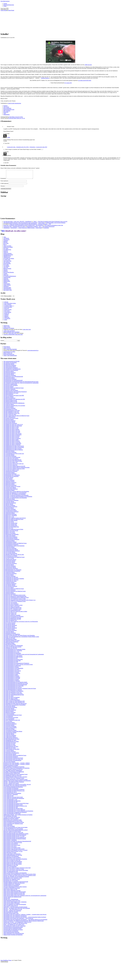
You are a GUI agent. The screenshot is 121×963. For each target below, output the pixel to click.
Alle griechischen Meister (9, 472)
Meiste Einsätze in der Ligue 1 (10, 846)
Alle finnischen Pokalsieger (9, 420)
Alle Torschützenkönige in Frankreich (11, 673)
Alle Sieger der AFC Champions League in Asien (14, 595)
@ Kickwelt (6, 308)
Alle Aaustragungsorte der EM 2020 (11, 361)
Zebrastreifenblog (7, 288)
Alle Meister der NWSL (8, 521)
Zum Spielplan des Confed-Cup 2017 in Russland (14, 925)
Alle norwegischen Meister (9, 552)
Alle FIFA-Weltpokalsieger (9, 417)
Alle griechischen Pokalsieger (9, 473)
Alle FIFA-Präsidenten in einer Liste (11, 413)
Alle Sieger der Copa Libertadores (10, 603)
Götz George (6, 107)
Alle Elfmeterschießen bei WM (10, 401)
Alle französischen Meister (9, 422)
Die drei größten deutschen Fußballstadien (12, 770)
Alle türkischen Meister (8, 711)
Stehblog (5, 282)
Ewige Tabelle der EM (8, 795)
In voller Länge (6, 259)
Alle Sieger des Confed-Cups (9, 614)
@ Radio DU (6, 313)
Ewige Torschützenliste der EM (10, 802)
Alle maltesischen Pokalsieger (10, 514)
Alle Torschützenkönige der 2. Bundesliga (12, 650)
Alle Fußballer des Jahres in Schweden (12, 442)
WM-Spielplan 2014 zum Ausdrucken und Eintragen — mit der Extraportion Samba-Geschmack (24, 917)
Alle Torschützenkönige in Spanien (11, 679)
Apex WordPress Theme (6, 960)
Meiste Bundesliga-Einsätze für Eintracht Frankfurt (14, 838)
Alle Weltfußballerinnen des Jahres (11, 741)
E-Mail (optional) (4, 183)
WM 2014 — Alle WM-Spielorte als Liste (12, 909)
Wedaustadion (6, 114)
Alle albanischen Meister (8, 363)
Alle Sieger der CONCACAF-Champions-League (14, 601)
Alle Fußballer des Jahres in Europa (11, 437)
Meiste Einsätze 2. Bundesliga (10, 840)
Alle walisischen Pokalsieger (9, 735)
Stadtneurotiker (6, 281)
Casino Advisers (7, 347)
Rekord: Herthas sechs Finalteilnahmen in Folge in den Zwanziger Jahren (19, 874)
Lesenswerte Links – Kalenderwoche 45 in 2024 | (14, 226)
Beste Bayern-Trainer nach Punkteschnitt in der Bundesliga (16, 768)
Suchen (2, 340)
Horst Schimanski (7, 108)
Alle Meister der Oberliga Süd (10, 524)
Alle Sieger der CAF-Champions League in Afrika (14, 598)
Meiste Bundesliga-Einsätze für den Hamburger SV (14, 837)
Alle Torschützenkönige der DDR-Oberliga (13, 656)
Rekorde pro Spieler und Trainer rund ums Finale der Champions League (19, 875)
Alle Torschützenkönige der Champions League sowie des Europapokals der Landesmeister (23, 654)
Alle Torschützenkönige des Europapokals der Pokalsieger (16, 663)
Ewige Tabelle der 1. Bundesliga (10, 794)
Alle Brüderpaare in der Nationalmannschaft (13, 376)
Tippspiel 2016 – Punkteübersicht (10, 899)
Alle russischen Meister (8, 574)
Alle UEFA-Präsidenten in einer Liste (11, 720)
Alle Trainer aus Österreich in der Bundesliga (13, 691)
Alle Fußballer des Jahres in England (11, 435)
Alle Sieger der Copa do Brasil (10, 602)
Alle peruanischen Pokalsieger (10, 563)
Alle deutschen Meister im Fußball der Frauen (13, 387)
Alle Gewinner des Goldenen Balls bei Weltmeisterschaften (16, 467)
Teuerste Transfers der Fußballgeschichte (12, 896)
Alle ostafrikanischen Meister (9, 559)
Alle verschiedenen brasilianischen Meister (12, 731)
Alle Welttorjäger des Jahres (9, 747)
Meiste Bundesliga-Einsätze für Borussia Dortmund (14, 835)
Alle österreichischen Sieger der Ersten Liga (13, 759)
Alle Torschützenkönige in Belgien (11, 667)
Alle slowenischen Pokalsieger (10, 627)
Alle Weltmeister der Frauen (9, 742)
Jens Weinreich (6, 262)
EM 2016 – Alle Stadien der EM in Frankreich (13, 781)
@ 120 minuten (6, 318)
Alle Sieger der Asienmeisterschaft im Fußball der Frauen (16, 597)
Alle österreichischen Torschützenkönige (12, 760)
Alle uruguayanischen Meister (10, 727)
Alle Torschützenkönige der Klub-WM (12, 660)
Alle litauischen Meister (8, 507)
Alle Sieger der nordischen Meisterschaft (12, 607)
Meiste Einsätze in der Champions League (12, 842)
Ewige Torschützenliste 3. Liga (10, 799)
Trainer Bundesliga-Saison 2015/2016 (11, 900)
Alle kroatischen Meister (8, 501)
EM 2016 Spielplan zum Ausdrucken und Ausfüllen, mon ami (17, 784)
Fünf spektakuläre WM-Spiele (10, 816)
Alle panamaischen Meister (9, 560)
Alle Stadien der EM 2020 (9, 638)
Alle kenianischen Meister (9, 499)
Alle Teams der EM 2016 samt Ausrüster (12, 646)
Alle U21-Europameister (8, 718)
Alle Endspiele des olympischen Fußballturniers (13, 403)
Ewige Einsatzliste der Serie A (10, 792)
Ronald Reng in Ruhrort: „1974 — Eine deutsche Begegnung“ (41, 226)
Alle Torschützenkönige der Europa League (13, 659)
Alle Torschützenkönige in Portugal (11, 675)
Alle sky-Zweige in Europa (9, 622)
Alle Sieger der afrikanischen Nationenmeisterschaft (14, 596)
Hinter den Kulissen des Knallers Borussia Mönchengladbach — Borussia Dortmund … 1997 (30, 224)
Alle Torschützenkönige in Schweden (11, 678)
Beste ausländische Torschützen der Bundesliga (13, 766)
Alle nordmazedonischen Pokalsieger (11, 550)
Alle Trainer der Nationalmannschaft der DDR (13, 694)
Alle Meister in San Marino (9, 533)
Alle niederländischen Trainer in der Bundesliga (13, 545)
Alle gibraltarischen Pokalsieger (10, 471)
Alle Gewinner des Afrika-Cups (10, 462)
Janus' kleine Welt (7, 261)
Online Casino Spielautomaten (10, 355)
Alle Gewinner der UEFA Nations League (12, 461)
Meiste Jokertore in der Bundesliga (11, 856)
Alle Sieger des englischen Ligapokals (11, 615)
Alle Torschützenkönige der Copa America (12, 655)
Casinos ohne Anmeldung (9, 330)
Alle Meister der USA (8, 528)
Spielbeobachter (6, 277)
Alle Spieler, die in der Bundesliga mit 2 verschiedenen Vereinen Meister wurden (21, 636)
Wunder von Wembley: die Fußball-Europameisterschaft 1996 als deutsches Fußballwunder (23, 920)
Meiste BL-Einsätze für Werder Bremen (12, 831)
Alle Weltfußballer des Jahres (9, 740)
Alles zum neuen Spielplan (9, 761)
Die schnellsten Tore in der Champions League (13, 778)
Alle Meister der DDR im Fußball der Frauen (13, 519)
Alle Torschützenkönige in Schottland (11, 677)
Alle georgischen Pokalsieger (9, 456)
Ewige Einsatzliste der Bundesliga (10, 788)
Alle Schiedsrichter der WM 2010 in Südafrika (13, 578)
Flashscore (5, 252)
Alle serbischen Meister (8, 592)
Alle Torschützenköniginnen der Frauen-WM (13, 686)
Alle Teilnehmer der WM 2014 (10, 648)
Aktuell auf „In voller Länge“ (15, 231)
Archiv (2, 296)
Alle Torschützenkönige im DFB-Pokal (12, 665)
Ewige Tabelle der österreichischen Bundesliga (13, 798)
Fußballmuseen (6, 257)
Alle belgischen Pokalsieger (9, 372)
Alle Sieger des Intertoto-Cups (10, 620)
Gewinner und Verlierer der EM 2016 (11, 817)
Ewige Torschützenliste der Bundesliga (12, 800)
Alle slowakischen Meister (9, 624)
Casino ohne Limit (26, 329)
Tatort (4, 113)
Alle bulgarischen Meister (9, 377)
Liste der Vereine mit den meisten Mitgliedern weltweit (15, 829)
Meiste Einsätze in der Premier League (11, 847)
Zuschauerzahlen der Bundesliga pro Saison (13, 929)
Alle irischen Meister (8, 478)
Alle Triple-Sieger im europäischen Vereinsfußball (14, 704)
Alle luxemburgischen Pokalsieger (10, 511)
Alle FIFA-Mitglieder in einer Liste (11, 411)
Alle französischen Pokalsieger (10, 423)
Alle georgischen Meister (8, 454)
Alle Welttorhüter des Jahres (9, 745)
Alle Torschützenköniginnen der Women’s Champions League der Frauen (19, 688)
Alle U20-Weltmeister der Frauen (10, 717)
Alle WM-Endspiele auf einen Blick (11, 749)
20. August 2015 (68, 82)
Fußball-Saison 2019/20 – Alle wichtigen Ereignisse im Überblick (17, 814)
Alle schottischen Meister (8, 582)
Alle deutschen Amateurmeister (10, 384)
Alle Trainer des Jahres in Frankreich (11, 697)
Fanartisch (5, 250)
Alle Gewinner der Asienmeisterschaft (11, 457)
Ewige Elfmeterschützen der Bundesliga (12, 793)
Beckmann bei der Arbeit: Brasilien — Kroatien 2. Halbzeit (16, 764)
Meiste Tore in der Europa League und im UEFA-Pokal (15, 870)
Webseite (3, 186)
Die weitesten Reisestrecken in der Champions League (15, 779)
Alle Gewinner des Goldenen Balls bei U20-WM (14, 466)
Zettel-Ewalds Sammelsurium (14, 103)
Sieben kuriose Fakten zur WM (10, 889)
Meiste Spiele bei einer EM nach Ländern (12, 862)
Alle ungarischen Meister (8, 725)
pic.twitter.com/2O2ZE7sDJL (84, 80)
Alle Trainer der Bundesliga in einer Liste (54, 225)
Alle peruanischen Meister (9, 562)
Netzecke (5, 269)
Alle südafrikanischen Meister (10, 639)
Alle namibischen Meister (9, 540)
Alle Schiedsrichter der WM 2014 (10, 579)
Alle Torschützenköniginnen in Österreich (12, 689)
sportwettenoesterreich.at (32, 350)
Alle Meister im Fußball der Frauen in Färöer (13, 529)
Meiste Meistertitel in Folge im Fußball (11, 857)
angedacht (5, 240)
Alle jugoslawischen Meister (9, 487)
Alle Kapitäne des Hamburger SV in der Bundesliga (14, 492)
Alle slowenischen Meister (9, 626)
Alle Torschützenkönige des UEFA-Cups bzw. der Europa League (18, 664)
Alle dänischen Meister (8, 396)
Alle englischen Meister (8, 404)
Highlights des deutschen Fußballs (10, 818)
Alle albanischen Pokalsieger (9, 365)
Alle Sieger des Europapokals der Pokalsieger (13, 616)
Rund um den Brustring (8, 272)
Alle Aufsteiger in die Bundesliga (10, 370)
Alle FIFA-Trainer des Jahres (9, 414)
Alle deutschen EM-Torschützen (10, 385)
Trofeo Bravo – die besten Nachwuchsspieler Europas (15, 907)
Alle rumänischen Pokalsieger (10, 573)
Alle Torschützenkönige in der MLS (11, 669)
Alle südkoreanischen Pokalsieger (10, 641)
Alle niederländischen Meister (10, 542)
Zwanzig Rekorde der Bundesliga (10, 930)
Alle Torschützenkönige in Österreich (11, 680)
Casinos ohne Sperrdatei (11, 349)
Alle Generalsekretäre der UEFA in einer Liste (13, 453)
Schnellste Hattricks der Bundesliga (11, 885)
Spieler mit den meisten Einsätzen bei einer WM (14, 893)
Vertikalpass (6, 286)
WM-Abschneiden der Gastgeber (10, 912)
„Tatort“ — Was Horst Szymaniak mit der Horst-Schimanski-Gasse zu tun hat (50, 221)
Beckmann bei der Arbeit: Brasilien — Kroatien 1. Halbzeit (16, 763)
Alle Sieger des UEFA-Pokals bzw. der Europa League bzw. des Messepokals (20, 621)
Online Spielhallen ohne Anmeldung (11, 332)
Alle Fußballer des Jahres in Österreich (11, 444)
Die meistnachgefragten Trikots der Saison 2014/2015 (15, 776)
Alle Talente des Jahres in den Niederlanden (13, 645)
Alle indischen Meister (8, 477)
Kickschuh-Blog (7, 263)
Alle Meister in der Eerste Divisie (10, 530)
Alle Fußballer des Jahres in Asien (10, 428)
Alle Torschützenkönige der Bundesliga (12, 653)
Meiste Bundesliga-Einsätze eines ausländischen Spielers (15, 833)
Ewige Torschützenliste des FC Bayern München (14, 809)
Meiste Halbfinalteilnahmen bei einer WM (12, 855)
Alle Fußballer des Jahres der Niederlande (12, 425)
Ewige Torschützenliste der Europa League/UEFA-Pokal (15, 803)
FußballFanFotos (7, 256)
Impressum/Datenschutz (8, 4)
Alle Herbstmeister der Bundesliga (11, 476)
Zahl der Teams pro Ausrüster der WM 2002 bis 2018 (15, 923)
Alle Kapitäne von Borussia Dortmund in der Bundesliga (15, 495)
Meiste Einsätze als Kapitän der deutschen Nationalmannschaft (17, 841)
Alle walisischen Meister (8, 733)
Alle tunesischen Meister (8, 708)
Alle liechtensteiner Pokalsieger (10, 506)
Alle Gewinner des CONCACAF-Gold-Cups (13, 463)
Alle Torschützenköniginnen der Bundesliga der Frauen (15, 683)
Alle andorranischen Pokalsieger (10, 367)
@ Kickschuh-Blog (7, 307)
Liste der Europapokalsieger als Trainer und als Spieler (15, 827)
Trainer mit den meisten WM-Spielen (11, 903)
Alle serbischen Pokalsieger (9, 593)
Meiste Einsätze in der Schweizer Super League (13, 848)
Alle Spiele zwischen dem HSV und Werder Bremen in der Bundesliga (19, 635)
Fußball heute (6, 325)
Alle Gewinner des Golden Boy (10, 465)
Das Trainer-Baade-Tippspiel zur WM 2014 (13, 769)
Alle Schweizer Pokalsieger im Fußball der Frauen (14, 591)
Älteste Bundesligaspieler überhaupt (11, 932)
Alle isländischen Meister (8, 481)
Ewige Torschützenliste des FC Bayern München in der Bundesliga (18, 811)
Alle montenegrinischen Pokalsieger (11, 539)
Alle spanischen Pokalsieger (9, 632)
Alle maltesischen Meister (9, 512)
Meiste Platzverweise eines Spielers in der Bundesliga (15, 859)
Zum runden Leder (7, 290)
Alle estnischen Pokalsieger (9, 408)
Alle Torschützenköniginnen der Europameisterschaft (15, 684)
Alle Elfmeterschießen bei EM (10, 400)
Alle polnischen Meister (8, 564)
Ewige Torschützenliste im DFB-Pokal (11, 813)
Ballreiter (5, 242)
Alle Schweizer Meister (8, 587)
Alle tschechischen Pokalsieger (10, 707)
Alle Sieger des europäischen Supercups (12, 617)
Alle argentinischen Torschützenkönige (12, 369)
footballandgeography (8, 254)
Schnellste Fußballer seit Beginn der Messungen (14, 883)
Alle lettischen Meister (8, 504)
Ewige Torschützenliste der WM (10, 807)
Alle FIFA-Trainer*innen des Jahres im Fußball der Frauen (16, 415)
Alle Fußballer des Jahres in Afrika (11, 427)
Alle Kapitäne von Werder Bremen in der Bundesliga (15, 497)
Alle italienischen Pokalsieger (9, 485)
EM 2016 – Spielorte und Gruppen (11, 783)
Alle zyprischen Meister (8, 750)
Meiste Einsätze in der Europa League (11, 845)
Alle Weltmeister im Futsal (9, 744)
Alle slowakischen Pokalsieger (10, 625)
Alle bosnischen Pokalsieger (9, 375)
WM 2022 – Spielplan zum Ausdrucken (12, 910)
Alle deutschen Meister (8, 386)
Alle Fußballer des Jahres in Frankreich (12, 438)
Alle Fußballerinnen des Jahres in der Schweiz (13, 446)
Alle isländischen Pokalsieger (9, 482)
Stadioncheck (6, 279)
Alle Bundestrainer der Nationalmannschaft (12, 380)
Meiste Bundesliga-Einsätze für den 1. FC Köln (13, 836)
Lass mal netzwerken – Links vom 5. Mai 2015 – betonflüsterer (17, 221)
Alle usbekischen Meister (8, 728)
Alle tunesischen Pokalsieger (9, 709)
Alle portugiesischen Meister (9, 567)
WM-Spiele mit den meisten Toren (11, 913)
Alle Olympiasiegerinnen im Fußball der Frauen (14, 557)
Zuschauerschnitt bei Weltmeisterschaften (12, 928)
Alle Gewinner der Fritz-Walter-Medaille (12, 459)
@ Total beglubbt (7, 312)
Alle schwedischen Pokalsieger (10, 586)
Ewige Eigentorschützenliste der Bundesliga (13, 787)
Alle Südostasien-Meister (8, 643)
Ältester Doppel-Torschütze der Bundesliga (12, 934)
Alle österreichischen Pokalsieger (10, 756)
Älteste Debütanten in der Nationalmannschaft (13, 933)
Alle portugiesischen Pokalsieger (10, 568)
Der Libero (5, 248)
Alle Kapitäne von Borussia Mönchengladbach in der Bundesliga (17, 496)
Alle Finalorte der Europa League (10, 418)
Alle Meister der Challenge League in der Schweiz (14, 518)
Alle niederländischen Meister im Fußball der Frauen (15, 543)
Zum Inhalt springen (5, 1)
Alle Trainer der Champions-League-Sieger (12, 693)
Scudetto (5, 273)
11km (4, 237)
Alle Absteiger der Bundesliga (10, 362)
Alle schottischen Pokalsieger (9, 583)
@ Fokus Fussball (7, 309)
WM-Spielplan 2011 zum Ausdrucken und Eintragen (15, 915)
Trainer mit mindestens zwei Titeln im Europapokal (14, 904)
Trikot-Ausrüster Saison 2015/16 (10, 905)
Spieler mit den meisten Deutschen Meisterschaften (14, 891)
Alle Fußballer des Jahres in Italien (11, 439)
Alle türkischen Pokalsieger (9, 712)
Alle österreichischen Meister (9, 754)
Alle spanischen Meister (8, 631)
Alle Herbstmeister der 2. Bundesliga (11, 475)
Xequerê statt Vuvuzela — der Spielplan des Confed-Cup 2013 (17, 922)
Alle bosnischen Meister (8, 374)
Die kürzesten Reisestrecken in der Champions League (15, 774)
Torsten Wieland (7, 285)
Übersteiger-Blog (7, 287)
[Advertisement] (60, 21)
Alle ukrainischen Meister (9, 722)
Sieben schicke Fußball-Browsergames (12, 890)
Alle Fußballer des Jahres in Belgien (11, 429)
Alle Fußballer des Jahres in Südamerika (12, 443)
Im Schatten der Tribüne (8, 258)
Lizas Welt (5, 267)
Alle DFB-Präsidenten (8, 394)
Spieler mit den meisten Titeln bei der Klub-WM (14, 894)
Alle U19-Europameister (8, 713)
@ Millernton (6, 317)
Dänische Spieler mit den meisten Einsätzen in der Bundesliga (17, 780)
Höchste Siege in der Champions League (12, 819)
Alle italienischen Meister (9, 483)
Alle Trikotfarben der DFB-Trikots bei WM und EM (14, 703)
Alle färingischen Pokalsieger (9, 452)
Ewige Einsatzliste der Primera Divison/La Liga (13, 790)
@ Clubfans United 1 (8, 305)
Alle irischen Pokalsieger (8, 480)
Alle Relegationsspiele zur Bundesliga (11, 571)
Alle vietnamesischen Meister (9, 732)
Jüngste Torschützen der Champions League (13, 823)
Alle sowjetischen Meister (9, 629)
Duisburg (5, 105)
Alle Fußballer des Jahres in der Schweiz (12, 433)
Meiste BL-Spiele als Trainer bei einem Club (13, 832)
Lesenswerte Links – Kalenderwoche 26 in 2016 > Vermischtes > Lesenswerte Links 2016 (27, 147)
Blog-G (5, 244)
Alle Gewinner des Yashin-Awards (11, 470)
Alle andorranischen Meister (9, 366)
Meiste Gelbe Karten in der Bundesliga (12, 853)
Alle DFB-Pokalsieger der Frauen (10, 393)
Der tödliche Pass (7, 249)
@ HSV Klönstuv (7, 304)
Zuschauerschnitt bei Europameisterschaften (13, 927)
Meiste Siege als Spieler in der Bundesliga (12, 861)
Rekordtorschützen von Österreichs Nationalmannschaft (15, 881)
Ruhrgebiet (5, 112)
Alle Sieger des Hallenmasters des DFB (12, 619)
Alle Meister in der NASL (9, 531)
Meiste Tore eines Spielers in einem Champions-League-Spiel (17, 867)
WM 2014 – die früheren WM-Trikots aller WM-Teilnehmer (16, 908)
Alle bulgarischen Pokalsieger (10, 379)
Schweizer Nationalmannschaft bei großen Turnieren (15, 886)
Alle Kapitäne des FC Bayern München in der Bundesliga (16, 491)
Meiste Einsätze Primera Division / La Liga (12, 851)
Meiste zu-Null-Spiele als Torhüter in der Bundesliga (15, 872)
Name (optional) (4, 180)
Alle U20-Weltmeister (8, 716)
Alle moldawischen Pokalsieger (10, 536)
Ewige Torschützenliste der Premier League (13, 804)
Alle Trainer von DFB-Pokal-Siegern (11, 699)
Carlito (8, 137)
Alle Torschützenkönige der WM (10, 662)
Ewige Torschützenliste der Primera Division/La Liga (15, 805)
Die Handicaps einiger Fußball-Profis (11, 773)
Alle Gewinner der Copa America (10, 458)
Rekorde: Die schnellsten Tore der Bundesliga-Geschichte (16, 876)
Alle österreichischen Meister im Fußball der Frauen (14, 755)
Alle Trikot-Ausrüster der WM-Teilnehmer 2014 (14, 702)
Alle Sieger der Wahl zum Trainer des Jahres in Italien (15, 611)
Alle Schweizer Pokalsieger (9, 590)
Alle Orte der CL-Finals (8, 558)
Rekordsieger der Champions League (11, 879)
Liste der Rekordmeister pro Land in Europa (13, 828)
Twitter (5, 6)
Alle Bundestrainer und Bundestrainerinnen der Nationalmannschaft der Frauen (20, 381)
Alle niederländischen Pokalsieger (10, 544)
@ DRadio (5, 302)
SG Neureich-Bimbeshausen (9, 276)
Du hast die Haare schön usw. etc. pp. (16, 118)
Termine (5, 3)
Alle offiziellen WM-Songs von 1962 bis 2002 (13, 554)
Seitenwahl (5, 274)
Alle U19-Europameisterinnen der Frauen (12, 715)
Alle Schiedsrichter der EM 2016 (10, 577)
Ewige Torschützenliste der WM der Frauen (13, 808)
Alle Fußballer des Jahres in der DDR (11, 432)
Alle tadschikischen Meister (9, 644)
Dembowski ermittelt (8, 247)
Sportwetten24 (6, 346)
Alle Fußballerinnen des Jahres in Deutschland (13, 447)
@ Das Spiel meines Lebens (9, 303)
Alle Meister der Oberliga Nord (10, 523)
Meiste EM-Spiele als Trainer (9, 852)
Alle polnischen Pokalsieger (9, 566)
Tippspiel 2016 (6, 898)
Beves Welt (5, 243)
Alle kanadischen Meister (9, 490)
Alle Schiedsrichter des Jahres (10, 581)
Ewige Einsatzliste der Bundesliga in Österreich (13, 789)
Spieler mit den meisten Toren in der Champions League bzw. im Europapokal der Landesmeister (24, 895)
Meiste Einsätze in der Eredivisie (10, 843)
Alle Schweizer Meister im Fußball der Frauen (13, 588)
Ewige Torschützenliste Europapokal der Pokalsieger (15, 812)
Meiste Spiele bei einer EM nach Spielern (12, 864)
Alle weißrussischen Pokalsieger (10, 737)
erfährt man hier (88, 64)
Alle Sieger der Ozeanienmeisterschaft (11, 610)
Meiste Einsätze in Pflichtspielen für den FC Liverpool (15, 850)
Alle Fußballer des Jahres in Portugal (11, 441)
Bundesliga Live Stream (8, 328)
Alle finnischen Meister (8, 419)
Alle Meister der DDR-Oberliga (10, 520)
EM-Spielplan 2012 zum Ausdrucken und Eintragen (14, 785)
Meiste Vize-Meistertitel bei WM (10, 871)
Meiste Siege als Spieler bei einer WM (11, 860)
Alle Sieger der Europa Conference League (12, 605)
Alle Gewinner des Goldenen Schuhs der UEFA (14, 468)
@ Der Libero (6, 310)
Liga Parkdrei (6, 266)
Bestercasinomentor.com (8, 354)
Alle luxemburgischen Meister (10, 510)
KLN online (6, 264)
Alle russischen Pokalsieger (9, 576)
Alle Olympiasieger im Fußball (10, 555)
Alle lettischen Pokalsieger (9, 505)
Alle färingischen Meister (8, 451)
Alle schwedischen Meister (9, 584)
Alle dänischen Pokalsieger (9, 398)
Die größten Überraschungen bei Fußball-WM (13, 771)
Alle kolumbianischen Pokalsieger (10, 500)
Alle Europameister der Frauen (10, 409)
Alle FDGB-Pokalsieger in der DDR (11, 410)
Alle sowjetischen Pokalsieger (10, 630)
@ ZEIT (5, 319)
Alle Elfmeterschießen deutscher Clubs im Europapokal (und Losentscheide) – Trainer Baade (23, 222)
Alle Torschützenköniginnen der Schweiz (12, 687)
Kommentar (3, 178)
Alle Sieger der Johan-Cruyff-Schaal (11, 606)
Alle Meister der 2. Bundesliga (10, 515)
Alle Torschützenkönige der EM (10, 658)
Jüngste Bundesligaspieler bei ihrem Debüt (12, 821)
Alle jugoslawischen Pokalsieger (10, 488)
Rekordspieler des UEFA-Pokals (10, 880)
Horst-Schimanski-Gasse (8, 109)
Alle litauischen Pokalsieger (9, 509)
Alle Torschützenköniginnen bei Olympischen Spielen (15, 682)
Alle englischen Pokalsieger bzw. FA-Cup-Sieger (14, 405)
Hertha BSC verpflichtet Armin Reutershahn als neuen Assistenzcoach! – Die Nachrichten (23, 225)
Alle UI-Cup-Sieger (7, 721)
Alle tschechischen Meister (9, 706)
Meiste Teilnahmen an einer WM (10, 865)
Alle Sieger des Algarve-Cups (10, 612)
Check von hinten (7, 245)
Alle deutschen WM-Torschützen (10, 390)
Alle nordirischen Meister (9, 547)
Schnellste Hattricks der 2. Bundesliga (11, 884)
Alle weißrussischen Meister (9, 736)
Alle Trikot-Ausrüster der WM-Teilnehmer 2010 (14, 701)
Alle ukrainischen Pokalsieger (10, 723)
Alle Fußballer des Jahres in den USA (11, 430)
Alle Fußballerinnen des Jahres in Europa (12, 448)
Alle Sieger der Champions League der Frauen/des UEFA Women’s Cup (19, 600)
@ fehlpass (5, 315)
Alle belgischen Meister (8, 371)
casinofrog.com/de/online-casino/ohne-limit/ (13, 334)
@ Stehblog (6, 314)
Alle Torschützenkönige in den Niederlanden (13, 668)
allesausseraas (6, 239)
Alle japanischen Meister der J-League (11, 486)
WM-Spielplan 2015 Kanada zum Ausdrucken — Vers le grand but (18, 918)
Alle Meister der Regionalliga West (11, 526)
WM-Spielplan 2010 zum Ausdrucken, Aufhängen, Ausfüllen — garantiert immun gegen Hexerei (24, 914)
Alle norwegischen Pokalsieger (10, 553)
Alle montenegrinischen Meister (10, 538)
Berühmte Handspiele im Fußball (10, 765)
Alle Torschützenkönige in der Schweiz (12, 670)
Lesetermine (46, 227)
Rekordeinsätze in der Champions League (12, 877)
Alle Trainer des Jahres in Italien (10, 698)
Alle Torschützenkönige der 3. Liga (11, 651)
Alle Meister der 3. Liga (8, 516)
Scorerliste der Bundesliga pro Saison (11, 888)
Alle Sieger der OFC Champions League (12, 608)
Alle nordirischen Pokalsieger (9, 548)
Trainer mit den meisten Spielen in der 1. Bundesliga (14, 901)
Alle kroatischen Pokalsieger (9, 502)
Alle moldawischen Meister (9, 535)
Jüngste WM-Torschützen (9, 826)
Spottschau (5, 278)
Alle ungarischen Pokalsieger (9, 726)
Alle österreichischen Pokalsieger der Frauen (13, 757)
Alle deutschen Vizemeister (9, 389)
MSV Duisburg (6, 110)
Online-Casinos (6, 327)
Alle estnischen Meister (8, 406)
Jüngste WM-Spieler (7, 824)
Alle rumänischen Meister (9, 572)
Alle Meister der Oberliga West (10, 525)
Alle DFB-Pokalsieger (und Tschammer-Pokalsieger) (15, 391)
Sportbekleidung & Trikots (9, 351)
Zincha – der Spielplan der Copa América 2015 (13, 924)
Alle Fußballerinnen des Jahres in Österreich (13, 449)
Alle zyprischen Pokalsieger (9, 751)
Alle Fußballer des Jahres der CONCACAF (13, 424)
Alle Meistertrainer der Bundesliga (11, 534)
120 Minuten (6, 238)
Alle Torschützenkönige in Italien (10, 674)
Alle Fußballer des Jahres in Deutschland (12, 434)
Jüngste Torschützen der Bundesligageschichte (13, 822)
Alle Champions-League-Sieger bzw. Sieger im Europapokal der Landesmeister (21, 382)
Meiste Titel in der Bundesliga (10, 866)
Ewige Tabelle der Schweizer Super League (13, 797)
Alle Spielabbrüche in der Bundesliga (11, 634)
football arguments (7, 253)
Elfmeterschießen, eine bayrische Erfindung (55, 222)
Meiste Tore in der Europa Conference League (13, 869)
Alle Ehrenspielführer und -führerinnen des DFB (14, 399)
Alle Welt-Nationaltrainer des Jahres (11, 739)
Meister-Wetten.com (7, 353)
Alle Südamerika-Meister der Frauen (11, 640)
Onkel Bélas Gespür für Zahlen (16, 117)
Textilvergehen (6, 283)
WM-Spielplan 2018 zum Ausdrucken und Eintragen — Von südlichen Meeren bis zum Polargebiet (25, 919)
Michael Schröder (7, 268)
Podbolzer (5, 271)
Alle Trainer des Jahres (8, 696)
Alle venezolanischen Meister (9, 730)
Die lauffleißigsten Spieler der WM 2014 (12, 775)
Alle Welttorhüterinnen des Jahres (10, 746)
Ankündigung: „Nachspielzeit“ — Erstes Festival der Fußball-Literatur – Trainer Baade (22, 227)
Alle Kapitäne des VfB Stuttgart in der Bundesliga (14, 494)
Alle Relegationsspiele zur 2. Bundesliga (12, 569)
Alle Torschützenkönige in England (11, 672)
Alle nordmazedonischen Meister (10, 549)
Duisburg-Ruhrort (45, 78)
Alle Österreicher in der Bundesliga (11, 752)
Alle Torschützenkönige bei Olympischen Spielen (14, 649)
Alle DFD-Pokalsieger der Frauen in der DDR (13, 395)
